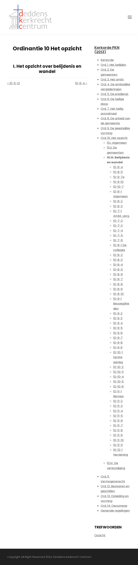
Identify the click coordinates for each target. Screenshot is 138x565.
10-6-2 (118, 201)
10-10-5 (118, 381)
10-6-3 (118, 206)
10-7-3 (118, 226)
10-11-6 (118, 421)
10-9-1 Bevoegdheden (121, 303)
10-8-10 (118, 294)
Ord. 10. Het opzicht (114, 138)
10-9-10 (118, 182)
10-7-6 (118, 240)
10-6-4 (118, 167)
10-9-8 (118, 343)
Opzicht (99, 535)
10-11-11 (118, 445)
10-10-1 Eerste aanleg (118, 357)
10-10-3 (118, 372)
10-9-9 (117, 347)
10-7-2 (118, 221)
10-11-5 (118, 416)
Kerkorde (107, 60)
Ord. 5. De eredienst (114, 94)
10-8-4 (118, 265)
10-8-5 (118, 269)
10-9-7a (118, 177)
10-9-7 (118, 338)
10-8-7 (118, 279)
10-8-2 (118, 255)
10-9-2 (117, 313)
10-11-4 (118, 411)
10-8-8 (118, 284)
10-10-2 (118, 367)
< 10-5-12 (13, 83)
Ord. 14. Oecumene (114, 506)
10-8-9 (118, 289)
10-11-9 (118, 435)
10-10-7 (118, 187)
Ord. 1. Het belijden (113, 65)
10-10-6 (118, 386)
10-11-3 (118, 406)
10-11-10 (118, 440)
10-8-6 (118, 274)
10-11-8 (118, 430)
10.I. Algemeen (117, 143)
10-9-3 (117, 318)
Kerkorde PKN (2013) (106, 49)
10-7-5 (118, 235)
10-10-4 (118, 377)
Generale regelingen (115, 511)
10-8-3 (118, 260)
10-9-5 (118, 328)
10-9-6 (118, 333)
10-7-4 (118, 231)
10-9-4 (118, 323)
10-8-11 (118, 172)
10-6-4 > (81, 83)
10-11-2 (118, 401)
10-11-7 (118, 425)
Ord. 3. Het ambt (112, 79)
